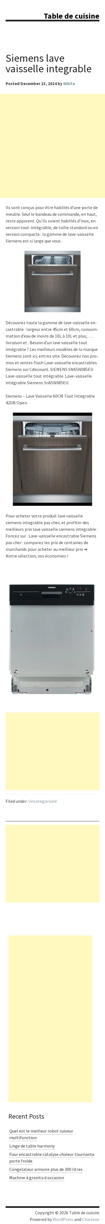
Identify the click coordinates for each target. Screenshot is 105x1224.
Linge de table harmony (32, 1146)
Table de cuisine (71, 16)
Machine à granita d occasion (36, 1177)
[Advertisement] (52, 146)
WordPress (63, 1219)
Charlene (90, 1219)
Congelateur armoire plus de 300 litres (46, 1169)
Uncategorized (42, 801)
